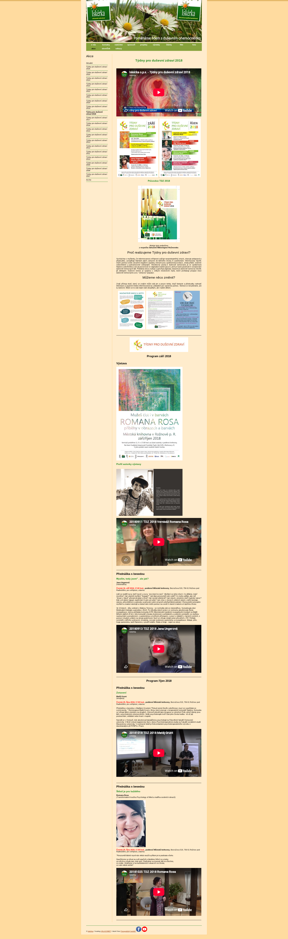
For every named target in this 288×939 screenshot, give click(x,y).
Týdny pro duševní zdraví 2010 (96, 158)
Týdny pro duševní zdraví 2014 (96, 135)
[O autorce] (149, 515)
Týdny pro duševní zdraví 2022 (96, 90)
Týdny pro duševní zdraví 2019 (96, 107)
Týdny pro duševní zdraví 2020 (96, 102)
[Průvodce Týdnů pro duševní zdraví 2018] (159, 242)
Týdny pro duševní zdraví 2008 (96, 169)
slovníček (106, 49)
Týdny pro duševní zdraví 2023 (96, 85)
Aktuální (89, 63)
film (181, 45)
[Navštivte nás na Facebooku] (138, 931)
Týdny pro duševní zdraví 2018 (94, 113)
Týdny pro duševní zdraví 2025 (96, 73)
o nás (93, 45)
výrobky (156, 45)
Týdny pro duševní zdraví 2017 (96, 118)
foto (194, 45)
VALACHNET (106, 931)
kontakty (106, 45)
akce (94, 49)
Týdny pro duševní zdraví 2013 (96, 141)
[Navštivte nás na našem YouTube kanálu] (144, 931)
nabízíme (119, 45)
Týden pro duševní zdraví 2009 (96, 164)
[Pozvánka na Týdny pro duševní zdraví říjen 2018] (180, 176)
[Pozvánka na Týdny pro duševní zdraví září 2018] (137, 176)
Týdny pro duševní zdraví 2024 (96, 79)
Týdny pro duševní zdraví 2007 (96, 175)
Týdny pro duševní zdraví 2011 (96, 152)
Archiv (88, 180)
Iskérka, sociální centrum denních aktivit (120, 2)
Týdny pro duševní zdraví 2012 (96, 147)
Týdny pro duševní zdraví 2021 (96, 96)
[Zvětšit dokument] (159, 329)
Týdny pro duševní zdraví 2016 (96, 124)
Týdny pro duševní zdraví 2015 (96, 130)
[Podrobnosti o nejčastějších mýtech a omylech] (131, 329)
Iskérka (90, 931)
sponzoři (131, 45)
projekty (143, 45)
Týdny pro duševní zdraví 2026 (96, 68)
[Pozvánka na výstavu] (149, 460)
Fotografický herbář (128, 931)
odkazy (119, 49)
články (169, 45)
